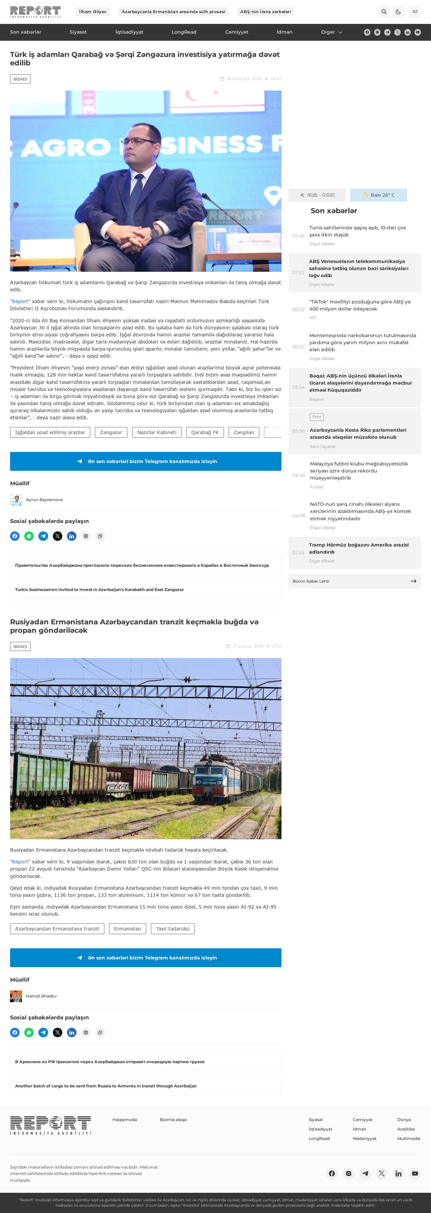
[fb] (367, 32)
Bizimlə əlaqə (173, 1119)
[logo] (35, 12)
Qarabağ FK (205, 432)
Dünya (404, 1119)
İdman (359, 1129)
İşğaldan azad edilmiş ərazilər (50, 432)
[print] (86, 536)
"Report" (20, 301)
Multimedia (408, 1138)
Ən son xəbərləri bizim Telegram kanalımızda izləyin (152, 461)
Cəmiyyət (362, 1119)
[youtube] (418, 32)
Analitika (406, 1129)
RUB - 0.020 (321, 195)
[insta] (377, 32)
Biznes (20, 79)
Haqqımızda (124, 1119)
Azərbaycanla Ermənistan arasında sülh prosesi (173, 11)
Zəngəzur (111, 432)
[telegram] (387, 32)
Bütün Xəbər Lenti (311, 581)
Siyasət (316, 1119)
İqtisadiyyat (320, 1129)
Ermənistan (127, 928)
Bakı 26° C (383, 195)
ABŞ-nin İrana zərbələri (265, 11)
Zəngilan (244, 432)
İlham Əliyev (93, 11)
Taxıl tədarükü (173, 928)
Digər (328, 32)
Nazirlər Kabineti (156, 432)
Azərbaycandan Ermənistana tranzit (57, 928)
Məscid (277, 432)
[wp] (29, 536)
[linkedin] (407, 32)
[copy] (100, 536)
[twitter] (397, 32)
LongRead (319, 1138)
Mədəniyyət (364, 1138)
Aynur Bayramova (44, 499)
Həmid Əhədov (41, 995)
